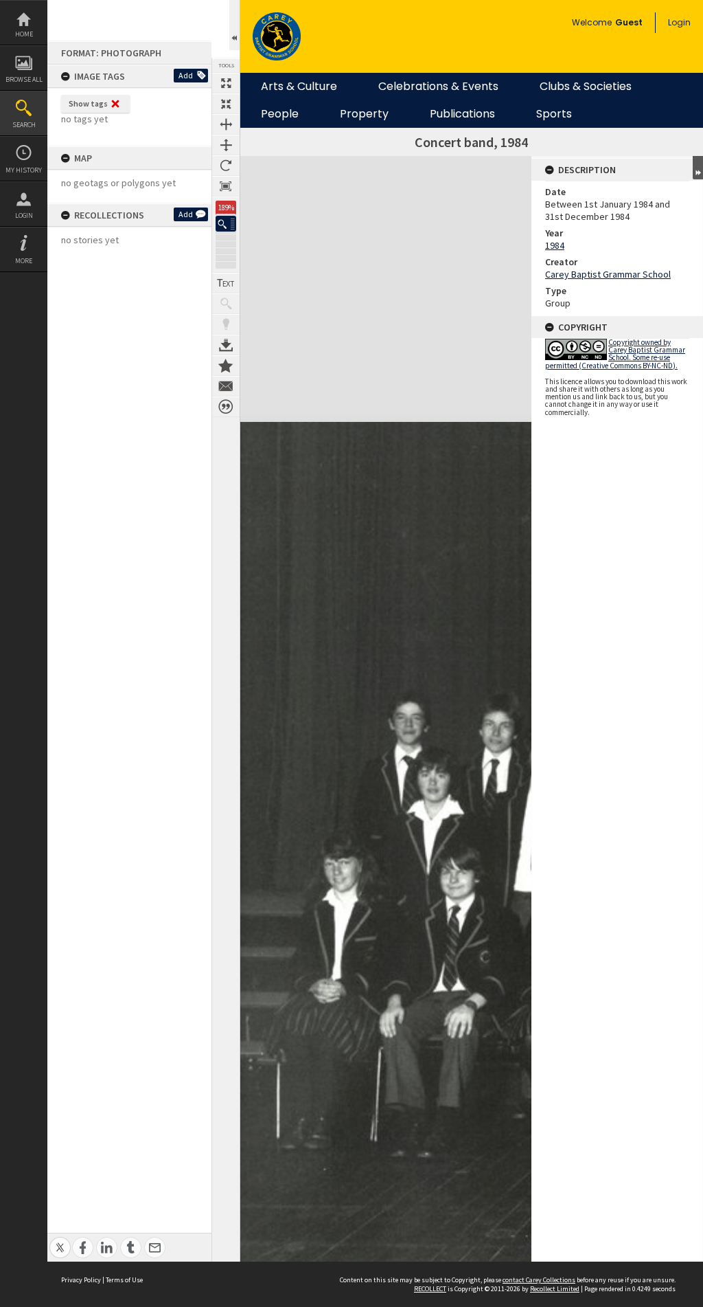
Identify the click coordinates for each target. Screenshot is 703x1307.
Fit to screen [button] (226, 103)
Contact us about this (226, 386)
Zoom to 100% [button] (226, 186)
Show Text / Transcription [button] (226, 283)
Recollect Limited (554, 1288)
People (280, 114)
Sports (554, 114)
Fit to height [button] (226, 145)
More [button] (23, 260)
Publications (462, 114)
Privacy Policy (81, 1279)
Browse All (24, 79)
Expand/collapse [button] (698, 167)
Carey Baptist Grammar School (608, 274)
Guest (629, 22)
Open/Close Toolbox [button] (234, 25)
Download (226, 345)
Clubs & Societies (586, 86)
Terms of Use (124, 1279)
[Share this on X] (60, 1240)
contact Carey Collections (539, 1279)
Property (364, 114)
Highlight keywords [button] (226, 324)
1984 (554, 245)
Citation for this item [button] (226, 406)
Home (24, 34)
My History (23, 170)
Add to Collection (226, 365)
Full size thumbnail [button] (226, 83)
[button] (226, 224)
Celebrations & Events (438, 86)
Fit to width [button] (226, 124)
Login (24, 215)
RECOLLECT (430, 1288)
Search (24, 124)
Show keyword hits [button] (226, 303)
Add (185, 75)
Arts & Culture (299, 86)
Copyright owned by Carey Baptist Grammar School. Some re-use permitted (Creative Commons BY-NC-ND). (615, 353)
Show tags (88, 103)
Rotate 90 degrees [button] (226, 165)
